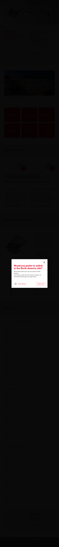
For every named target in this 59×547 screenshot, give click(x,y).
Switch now (41, 284)
